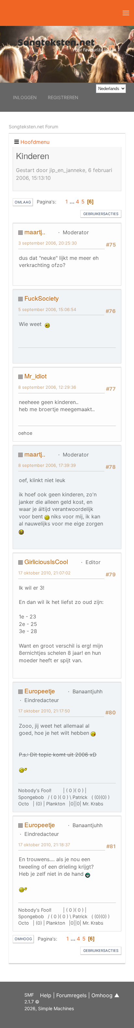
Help (45, 995)
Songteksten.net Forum (33, 126)
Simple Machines (56, 1008)
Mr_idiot (35, 375)
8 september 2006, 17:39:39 (47, 465)
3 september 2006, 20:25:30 (47, 243)
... (72, 201)
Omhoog (23, 939)
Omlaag (23, 202)
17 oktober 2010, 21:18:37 (44, 844)
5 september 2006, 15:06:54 (47, 309)
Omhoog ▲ (105, 995)
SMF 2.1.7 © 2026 (31, 1001)
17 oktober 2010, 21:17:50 (44, 710)
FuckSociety (41, 298)
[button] (126, 13)
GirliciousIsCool (46, 561)
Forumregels (71, 995)
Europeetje (39, 690)
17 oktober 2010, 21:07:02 (44, 572)
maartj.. (34, 231)
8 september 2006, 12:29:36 (47, 387)
